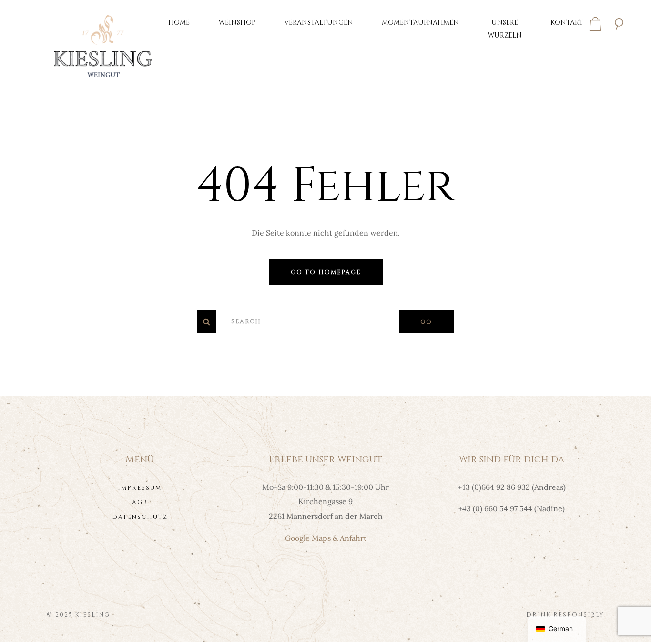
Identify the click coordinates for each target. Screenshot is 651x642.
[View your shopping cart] (595, 24)
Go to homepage (326, 272)
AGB (140, 502)
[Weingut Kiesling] (103, 45)
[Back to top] (629, 620)
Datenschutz (140, 517)
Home (179, 22)
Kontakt (566, 22)
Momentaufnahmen (420, 22)
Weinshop (236, 22)
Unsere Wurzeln (505, 29)
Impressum (140, 488)
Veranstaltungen (318, 22)
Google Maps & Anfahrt (325, 538)
